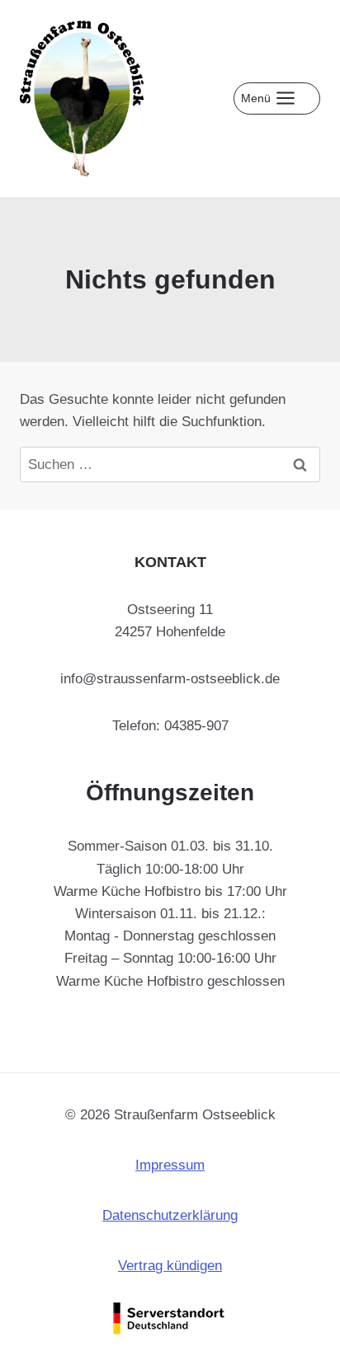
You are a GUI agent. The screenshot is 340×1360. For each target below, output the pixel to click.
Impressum (170, 1165)
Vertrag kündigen (170, 1265)
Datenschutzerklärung (170, 1215)
